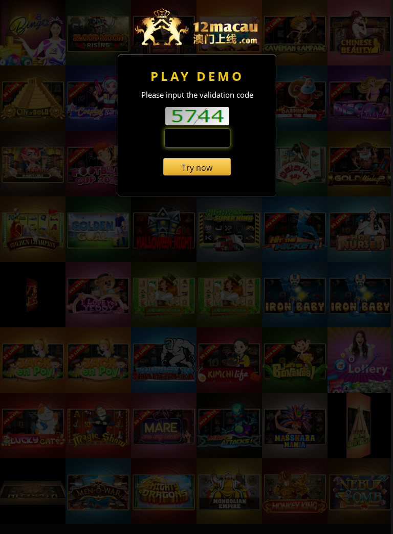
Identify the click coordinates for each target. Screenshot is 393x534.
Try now (197, 167)
